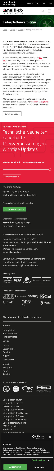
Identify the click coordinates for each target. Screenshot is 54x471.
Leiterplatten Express (13, 403)
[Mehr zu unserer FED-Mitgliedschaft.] (44, 389)
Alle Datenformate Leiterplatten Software (22, 317)
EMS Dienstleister (11, 426)
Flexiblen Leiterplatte (39, 101)
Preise (6, 345)
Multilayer (7, 429)
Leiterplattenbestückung (14, 422)
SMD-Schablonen (11, 333)
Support (6, 355)
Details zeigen (38, 460)
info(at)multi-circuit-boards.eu (22, 195)
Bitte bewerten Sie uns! (14, 226)
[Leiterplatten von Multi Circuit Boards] (13, 11)
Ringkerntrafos (10, 336)
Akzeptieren (15, 467)
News (5, 371)
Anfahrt (6, 374)
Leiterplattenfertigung (13, 432)
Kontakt (30, 3)
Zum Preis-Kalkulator (13, 209)
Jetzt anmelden (11, 176)
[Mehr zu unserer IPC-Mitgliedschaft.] (28, 389)
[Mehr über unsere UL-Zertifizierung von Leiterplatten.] (6, 389)
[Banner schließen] (50, 437)
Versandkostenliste (12, 252)
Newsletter (8, 367)
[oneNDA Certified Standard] (16, 389)
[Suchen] (43, 11)
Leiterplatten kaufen (12, 399)
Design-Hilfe (9, 348)
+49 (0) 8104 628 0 (20, 191)
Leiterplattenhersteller (13, 409)
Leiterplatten (9, 330)
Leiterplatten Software (13, 416)
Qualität (7, 352)
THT (40, 57)
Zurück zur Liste (11, 113)
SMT (4, 60)
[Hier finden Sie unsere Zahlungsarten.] (7, 280)
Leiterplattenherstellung (14, 419)
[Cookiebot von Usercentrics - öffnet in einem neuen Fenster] (33, 437)
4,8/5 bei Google (22, 222)
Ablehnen (39, 467)
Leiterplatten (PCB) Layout (15, 412)
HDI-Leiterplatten (11, 406)
